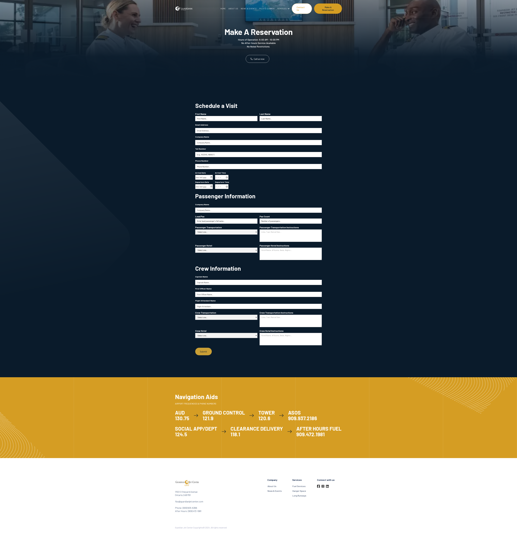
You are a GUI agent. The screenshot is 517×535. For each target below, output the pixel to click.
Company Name (202, 137)
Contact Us (301, 8)
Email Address (201, 125)
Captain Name (201, 277)
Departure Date (202, 182)
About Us (272, 486)
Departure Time (222, 182)
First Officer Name (203, 289)
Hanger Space (299, 491)
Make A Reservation (328, 8)
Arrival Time (220, 173)
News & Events (275, 491)
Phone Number (201, 161)
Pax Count (265, 216)
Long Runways (299, 495)
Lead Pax (200, 216)
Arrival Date (200, 173)
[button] (282, 9)
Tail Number (200, 149)
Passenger (208, 227)
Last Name (265, 114)
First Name (200, 114)
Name (205, 300)
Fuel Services (298, 486)
